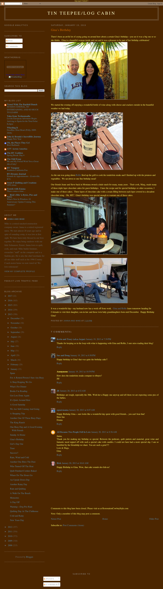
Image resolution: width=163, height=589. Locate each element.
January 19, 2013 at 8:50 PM (82, 355)
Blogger (29, 556)
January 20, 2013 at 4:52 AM (73, 390)
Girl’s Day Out (16, 443)
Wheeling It (12, 127)
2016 (10, 300)
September (16, 332)
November (15, 322)
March (14, 359)
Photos (23, 74)
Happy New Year (14, 138)
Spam (12, 373)
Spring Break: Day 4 (15, 155)
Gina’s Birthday (17, 439)
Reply (59, 347)
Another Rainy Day (18, 484)
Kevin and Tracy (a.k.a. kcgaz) (71, 339)
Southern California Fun (17, 170)
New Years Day (17, 520)
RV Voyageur (13, 167)
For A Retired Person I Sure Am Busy (27, 377)
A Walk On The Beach (20, 493)
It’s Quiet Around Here (20, 399)
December (15, 318)
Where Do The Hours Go (21, 475)
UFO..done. (12, 185)
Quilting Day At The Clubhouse (24, 511)
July (13, 341)
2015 (10, 304)
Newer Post (56, 518)
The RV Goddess (15, 152)
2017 (10, 295)
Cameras (17, 74)
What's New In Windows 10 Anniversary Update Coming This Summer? (21, 202)
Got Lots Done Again (19, 395)
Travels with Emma (16, 188)
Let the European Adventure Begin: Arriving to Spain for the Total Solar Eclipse (22, 121)
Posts (10, 40)
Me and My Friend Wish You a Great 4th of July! (23, 162)
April (13, 355)
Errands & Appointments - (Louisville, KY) (23, 177)
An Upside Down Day (20, 479)
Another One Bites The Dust (22, 461)
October (14, 327)
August (14, 336)
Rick (59, 463)
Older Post (154, 518)
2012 (10, 526)
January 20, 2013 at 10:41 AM (75, 463)
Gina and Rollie (120, 308)
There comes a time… (16, 191)
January (14, 368)
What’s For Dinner (18, 386)
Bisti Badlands (13, 144)
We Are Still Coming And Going (24, 408)
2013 (10, 314)
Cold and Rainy (17, 515)
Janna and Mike (16, 219)
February (15, 364)
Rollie (78, 174)
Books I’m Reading (18, 391)
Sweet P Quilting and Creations (21, 182)
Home (105, 518)
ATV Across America (17, 148)
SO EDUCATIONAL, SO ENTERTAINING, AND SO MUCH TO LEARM (22, 109)
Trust (12, 448)
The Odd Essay (14, 159)
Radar (13, 74)
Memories (14, 497)
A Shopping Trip (17, 413)
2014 (10, 309)
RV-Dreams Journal (16, 173)
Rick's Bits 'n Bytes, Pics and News (22, 195)
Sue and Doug (63, 355)
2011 (10, 531)
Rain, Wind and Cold (19, 457)
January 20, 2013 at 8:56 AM (104, 431)
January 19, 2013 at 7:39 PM (98, 339)
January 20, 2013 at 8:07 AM (82, 409)
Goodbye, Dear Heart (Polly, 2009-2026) (22, 131)
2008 (10, 545)
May (13, 350)
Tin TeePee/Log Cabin (81, 13)
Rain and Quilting (18, 488)
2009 (10, 540)
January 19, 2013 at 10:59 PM (81, 371)
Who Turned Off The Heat (21, 466)
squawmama (62, 409)
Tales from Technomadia (18, 116)
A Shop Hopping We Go (21, 381)
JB (58, 390)
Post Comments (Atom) (73, 525)
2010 (10, 536)
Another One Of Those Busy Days (25, 417)
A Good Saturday (17, 404)
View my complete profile (19, 271)
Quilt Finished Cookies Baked (23, 470)
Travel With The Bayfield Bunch (22, 104)
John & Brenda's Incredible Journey (24, 136)
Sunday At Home (17, 434)
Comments (13, 46)
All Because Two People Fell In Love (74, 431)
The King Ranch (17, 422)
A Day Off (14, 502)
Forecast (8, 74)
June (13, 345)
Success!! (14, 452)
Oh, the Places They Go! (18, 142)
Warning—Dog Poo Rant (21, 506)
